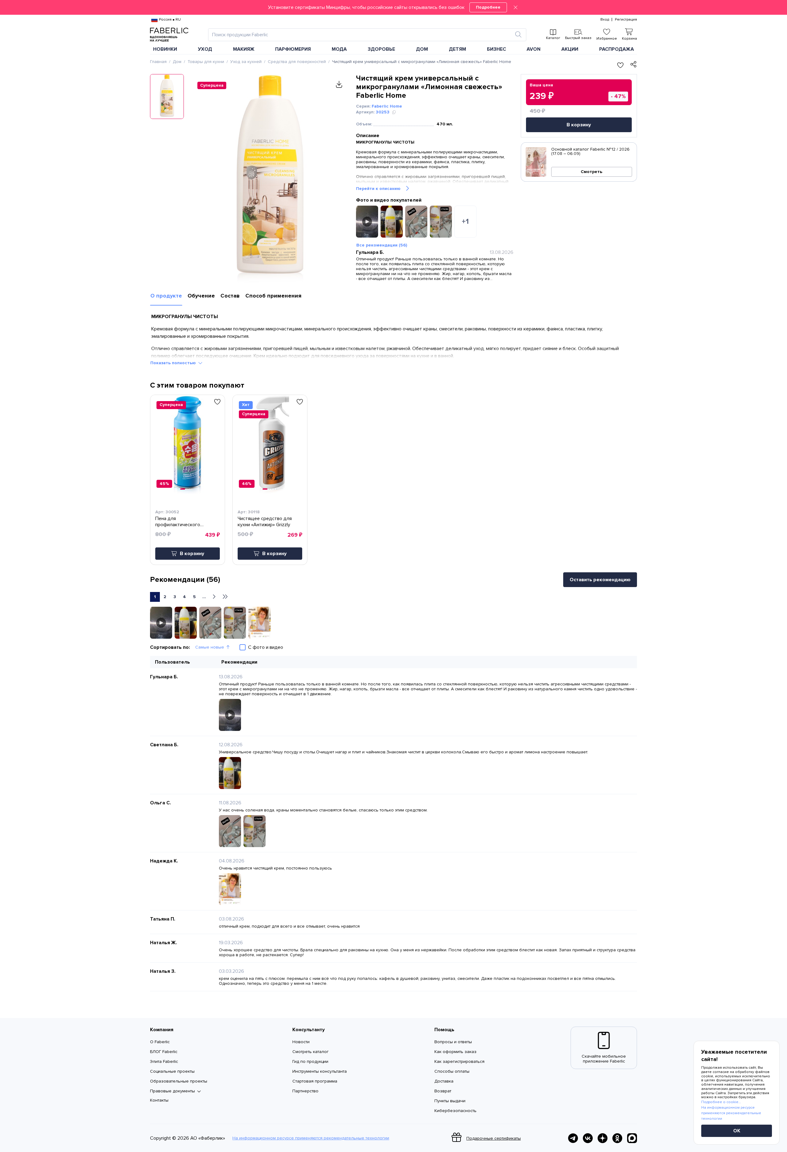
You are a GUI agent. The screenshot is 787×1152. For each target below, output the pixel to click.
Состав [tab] (230, 295)
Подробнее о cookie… (721, 1102)
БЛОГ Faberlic (163, 1051)
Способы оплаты (451, 1071)
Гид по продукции (310, 1061)
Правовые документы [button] (172, 1091)
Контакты (159, 1100)
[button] (393, 7)
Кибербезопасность (455, 1110)
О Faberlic (160, 1041)
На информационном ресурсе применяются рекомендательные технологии (310, 1138)
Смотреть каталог (310, 1051)
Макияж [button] (244, 49)
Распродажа (616, 49)
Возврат (442, 1091)
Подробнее (488, 7)
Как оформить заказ (455, 1051)
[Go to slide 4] (191, 489)
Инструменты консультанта (319, 1071)
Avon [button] (533, 49)
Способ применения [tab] (273, 295)
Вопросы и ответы (453, 1041)
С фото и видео (265, 647)
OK (736, 1131)
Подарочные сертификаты (493, 1138)
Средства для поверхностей (297, 61)
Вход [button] (604, 20)
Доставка (443, 1081)
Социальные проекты (172, 1071)
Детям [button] (457, 49)
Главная (158, 61)
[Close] (515, 7)
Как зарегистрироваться (459, 1061)
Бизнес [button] (496, 49)
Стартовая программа (314, 1081)
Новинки (165, 49)
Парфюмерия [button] (293, 49)
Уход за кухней (246, 61)
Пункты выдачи (449, 1100)
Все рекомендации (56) (381, 245)
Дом (177, 61)
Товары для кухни (206, 61)
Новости (301, 1041)
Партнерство (305, 1091)
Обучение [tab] (201, 295)
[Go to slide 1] (182, 489)
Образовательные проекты (178, 1081)
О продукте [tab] (166, 295)
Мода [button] (339, 49)
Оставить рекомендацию (600, 580)
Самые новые (209, 647)
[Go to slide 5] (276, 489)
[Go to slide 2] (187, 489)
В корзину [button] (192, 553)
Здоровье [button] (381, 49)
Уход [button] (205, 49)
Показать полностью (173, 362)
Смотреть (591, 171)
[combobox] (361, 35)
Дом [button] (422, 49)
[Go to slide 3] (189, 489)
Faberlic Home (387, 106)
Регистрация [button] (626, 20)
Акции (569, 49)
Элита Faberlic (164, 1061)
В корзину (579, 125)
